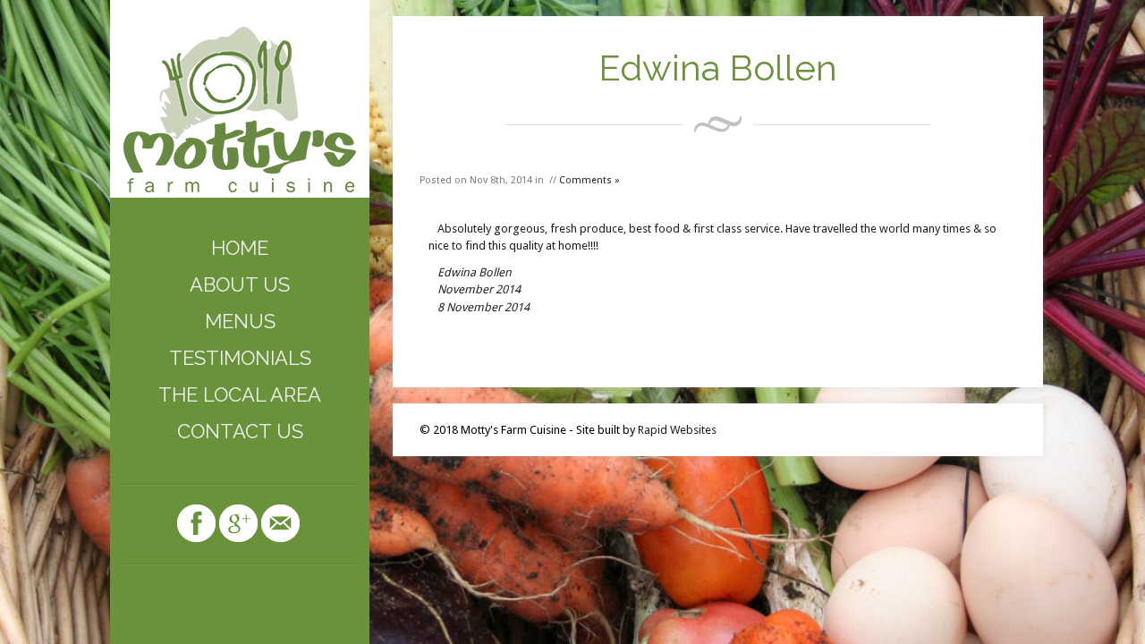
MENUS (240, 321)
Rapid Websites (677, 429)
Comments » (589, 180)
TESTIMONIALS (240, 357)
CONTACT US (240, 431)
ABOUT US (240, 284)
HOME (239, 247)
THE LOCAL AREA (239, 394)
